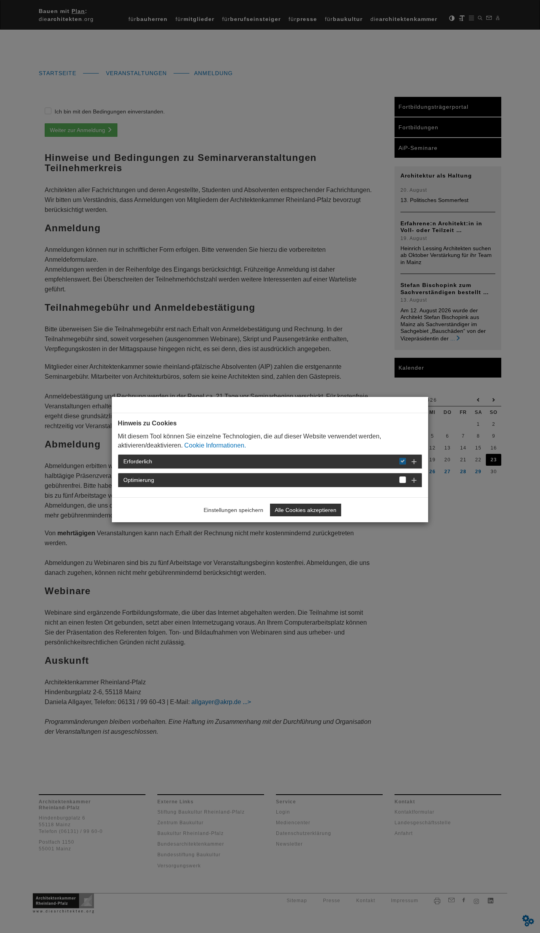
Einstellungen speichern (233, 510)
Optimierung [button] (138, 480)
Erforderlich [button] (137, 461)
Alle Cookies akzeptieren (305, 510)
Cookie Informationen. (215, 445)
